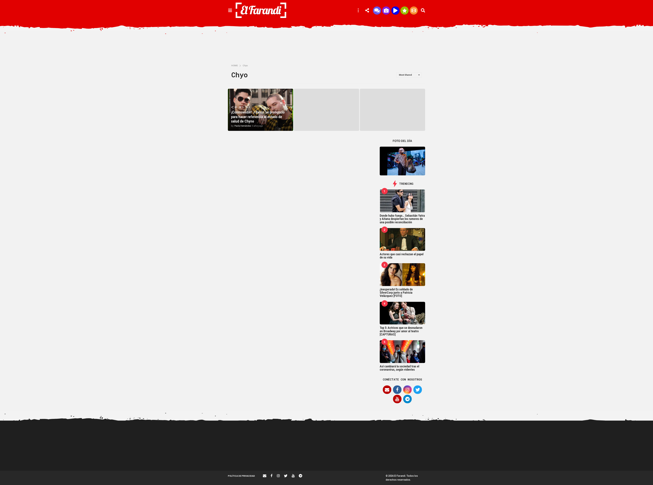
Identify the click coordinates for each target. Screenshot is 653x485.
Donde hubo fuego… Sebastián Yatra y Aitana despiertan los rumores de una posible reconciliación (402, 219)
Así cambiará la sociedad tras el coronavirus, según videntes (399, 368)
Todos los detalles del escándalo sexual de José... (313, 458)
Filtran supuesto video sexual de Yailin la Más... (347, 458)
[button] (230, 10)
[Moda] (404, 10)
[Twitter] (417, 389)
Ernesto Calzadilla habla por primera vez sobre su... (483, 433)
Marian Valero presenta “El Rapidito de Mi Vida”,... (449, 458)
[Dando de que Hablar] (377, 10)
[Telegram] (407, 399)
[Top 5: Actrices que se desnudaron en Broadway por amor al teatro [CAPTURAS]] (402, 313)
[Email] (387, 389)
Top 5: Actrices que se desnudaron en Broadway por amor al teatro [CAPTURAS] (401, 331)
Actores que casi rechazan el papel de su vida (401, 255)
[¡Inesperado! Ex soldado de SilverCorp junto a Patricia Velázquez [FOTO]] (402, 274)
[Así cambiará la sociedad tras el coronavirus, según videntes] (402, 351)
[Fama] (386, 10)
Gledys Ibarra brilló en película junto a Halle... (551, 458)
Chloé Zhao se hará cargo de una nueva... (585, 433)
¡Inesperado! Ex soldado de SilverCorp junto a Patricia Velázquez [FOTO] (396, 293)
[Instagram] (407, 389)
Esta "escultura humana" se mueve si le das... (619, 433)
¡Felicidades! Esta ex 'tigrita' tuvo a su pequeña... (245, 433)
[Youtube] (397, 399)
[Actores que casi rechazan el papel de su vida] (402, 239)
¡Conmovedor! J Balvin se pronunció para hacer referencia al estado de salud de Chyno (258, 116)
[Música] (395, 10)
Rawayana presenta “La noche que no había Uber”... (415, 458)
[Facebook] (397, 389)
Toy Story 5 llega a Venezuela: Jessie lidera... (381, 458)
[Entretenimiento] (414, 10)
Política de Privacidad (241, 476)
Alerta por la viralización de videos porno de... (278, 458)
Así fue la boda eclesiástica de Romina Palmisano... (517, 458)
